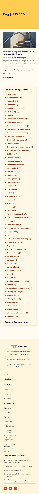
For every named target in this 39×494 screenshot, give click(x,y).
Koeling (11, 200)
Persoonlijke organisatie (17, 218)
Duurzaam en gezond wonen (20, 147)
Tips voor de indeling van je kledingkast (18, 466)
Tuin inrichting (14, 253)
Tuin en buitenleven (16, 249)
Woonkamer (13, 309)
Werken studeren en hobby (19, 281)
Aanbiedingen (14, 98)
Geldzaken (12, 154)
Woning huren (14, 295)
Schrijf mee (8, 422)
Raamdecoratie (14, 225)
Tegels (10, 246)
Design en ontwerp (16, 136)
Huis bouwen (13, 172)
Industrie (11, 186)
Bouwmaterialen (15, 122)
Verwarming (13, 267)
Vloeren (11, 278)
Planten (11, 221)
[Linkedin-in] (15, 488)
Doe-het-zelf (13, 143)
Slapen (11, 235)
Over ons (7, 408)
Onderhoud (12, 211)
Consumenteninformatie (18, 126)
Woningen (13, 302)
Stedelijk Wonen (14, 242)
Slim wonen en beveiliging (19, 239)
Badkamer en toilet (16, 108)
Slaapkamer (13, 232)
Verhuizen (12, 260)
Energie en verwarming (18, 150)
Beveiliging (13, 112)
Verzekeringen (14, 270)
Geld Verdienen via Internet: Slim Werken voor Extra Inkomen (11, 447)
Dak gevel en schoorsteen (18, 129)
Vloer (10, 274)
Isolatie (11, 193)
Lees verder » (8, 77)
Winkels (11, 285)
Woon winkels (14, 306)
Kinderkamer (13, 196)
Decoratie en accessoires (18, 133)
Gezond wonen (14, 158)
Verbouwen (13, 256)
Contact (7, 413)
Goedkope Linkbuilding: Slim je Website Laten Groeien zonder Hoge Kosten (10, 435)
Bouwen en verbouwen (18, 119)
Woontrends (13, 316)
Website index (9, 426)
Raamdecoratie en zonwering (20, 228)
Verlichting (12, 263)
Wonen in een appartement (19, 288)
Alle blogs (7, 379)
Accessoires (13, 101)
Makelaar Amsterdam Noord (14, 470)
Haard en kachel (15, 161)
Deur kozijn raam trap (17, 140)
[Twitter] (10, 488)
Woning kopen (14, 299)
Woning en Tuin (15, 292)
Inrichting (12, 189)
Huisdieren (12, 175)
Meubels (11, 207)
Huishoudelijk (13, 182)
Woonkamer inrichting (17, 313)
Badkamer (12, 105)
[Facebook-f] (5, 488)
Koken (11, 203)
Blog (10, 115)
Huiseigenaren (14, 179)
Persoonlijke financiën (17, 214)
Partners (7, 417)
